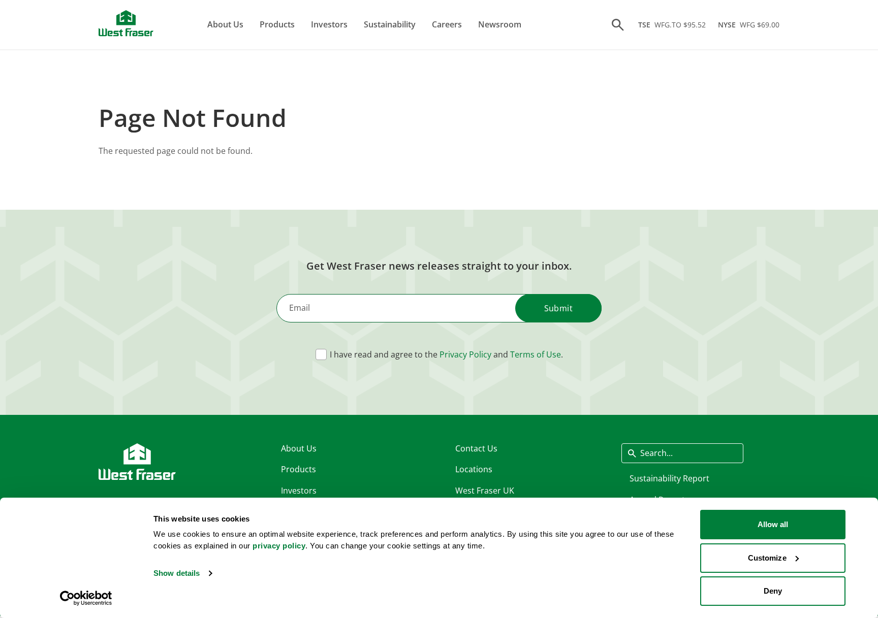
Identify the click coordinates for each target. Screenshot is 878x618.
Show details (176, 573)
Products (277, 24)
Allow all (773, 524)
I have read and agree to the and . (446, 354)
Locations (473, 469)
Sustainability (390, 24)
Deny (773, 591)
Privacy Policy (465, 354)
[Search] (618, 25)
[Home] (126, 23)
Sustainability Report (669, 478)
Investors (329, 24)
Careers (447, 24)
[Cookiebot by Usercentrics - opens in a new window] (86, 598)
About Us (225, 24)
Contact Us (476, 448)
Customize (767, 558)
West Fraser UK (484, 490)
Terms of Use (535, 354)
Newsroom (499, 24)
